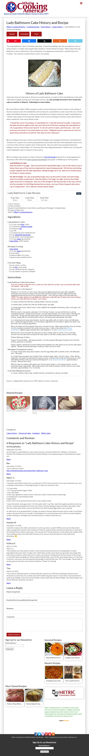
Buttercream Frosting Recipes (17, 411)
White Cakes (46, 433)
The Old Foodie (50, 157)
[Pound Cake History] (70, 403)
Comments (24, 34)
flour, (23, 224)
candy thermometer (59, 360)
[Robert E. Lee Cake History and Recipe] (44, 403)
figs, (16, 267)
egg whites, (14, 241)
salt (20, 228)
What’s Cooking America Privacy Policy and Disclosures (61, 737)
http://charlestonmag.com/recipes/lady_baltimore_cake (27, 470)
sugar (19, 239)
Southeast (36, 433)
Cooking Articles (33, 27)
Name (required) (13, 592)
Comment (11, 617)
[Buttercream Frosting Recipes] (18, 403)
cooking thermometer (65, 330)
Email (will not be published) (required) (22, 600)
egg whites (14, 249)
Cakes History (57, 27)
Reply (9, 459)
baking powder (26, 226)
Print (36, 34)
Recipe (12, 34)
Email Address (11, 643)
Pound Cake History (65, 411)
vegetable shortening (22, 235)
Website (10, 608)
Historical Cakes (25, 433)
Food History (46, 27)
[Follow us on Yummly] (53, 734)
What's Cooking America (16, 27)
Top (84, 751)
